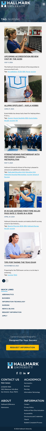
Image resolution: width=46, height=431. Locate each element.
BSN (23, 71)
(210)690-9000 (6, 387)
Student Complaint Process (33, 422)
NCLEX (6, 120)
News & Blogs (8, 309)
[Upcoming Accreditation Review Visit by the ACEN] (23, 39)
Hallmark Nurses (33, 226)
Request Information (11, 312)
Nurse (28, 71)
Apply (4, 316)
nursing (33, 71)
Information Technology (13, 302)
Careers (26, 404)
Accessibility (28, 413)
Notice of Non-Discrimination (34, 410)
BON (21, 226)
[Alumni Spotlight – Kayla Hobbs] (23, 88)
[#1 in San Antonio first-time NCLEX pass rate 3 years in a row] (23, 194)
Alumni (10, 118)
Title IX (26, 419)
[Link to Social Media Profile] (17, 373)
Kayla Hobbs (33, 118)
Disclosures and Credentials (33, 416)
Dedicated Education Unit (16, 172)
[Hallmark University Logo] (23, 366)
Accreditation (12, 71)
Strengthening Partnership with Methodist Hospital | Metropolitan (22, 157)
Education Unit (31, 172)
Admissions (5, 407)
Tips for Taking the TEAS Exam (20, 262)
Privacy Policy (29, 407)
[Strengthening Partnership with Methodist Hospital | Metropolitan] (23, 137)
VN (16, 120)
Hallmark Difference (8, 404)
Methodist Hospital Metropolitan (15, 174)
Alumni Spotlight (19, 118)
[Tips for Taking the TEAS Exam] (23, 245)
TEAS (15, 275)
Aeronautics (8, 294)
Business (6, 298)
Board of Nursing (13, 226)
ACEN (20, 71)
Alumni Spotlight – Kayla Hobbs (21, 105)
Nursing (5, 305)
